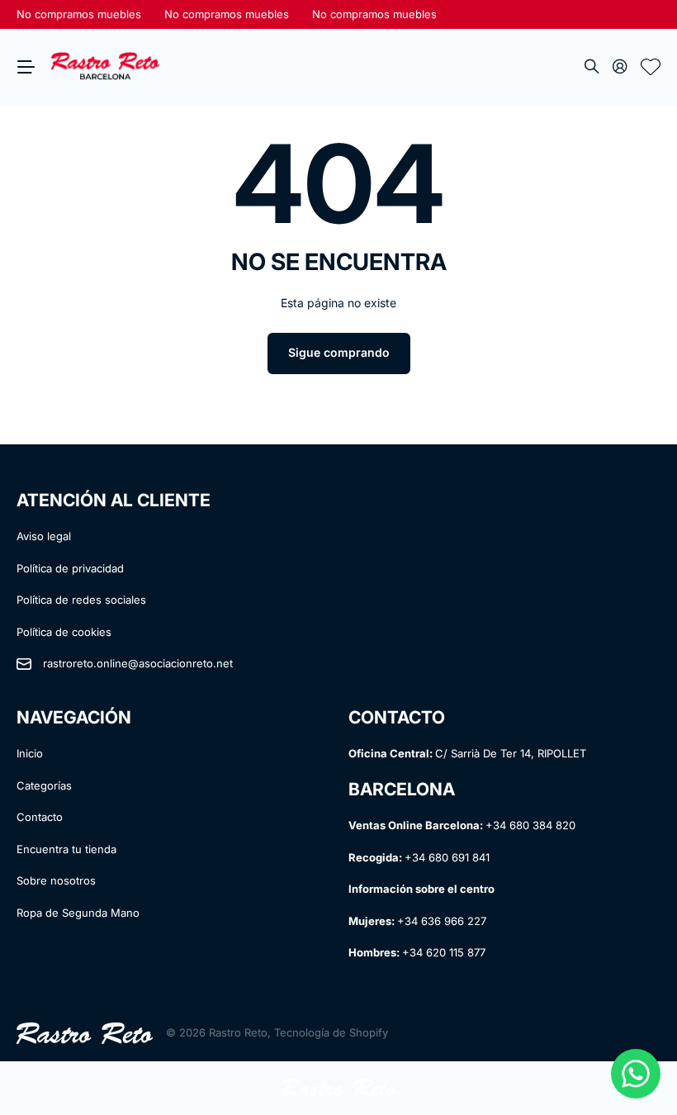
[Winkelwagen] (650, 67)
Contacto (40, 816)
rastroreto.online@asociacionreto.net (138, 663)
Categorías (44, 785)
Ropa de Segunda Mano (78, 912)
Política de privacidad (70, 568)
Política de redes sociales (81, 599)
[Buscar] (592, 67)
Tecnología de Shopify (331, 1032)
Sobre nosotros (56, 880)
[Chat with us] (635, 1073)
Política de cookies (64, 631)
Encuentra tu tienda (66, 849)
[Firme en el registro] (620, 67)
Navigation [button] (26, 67)
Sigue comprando (339, 352)
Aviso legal (44, 536)
